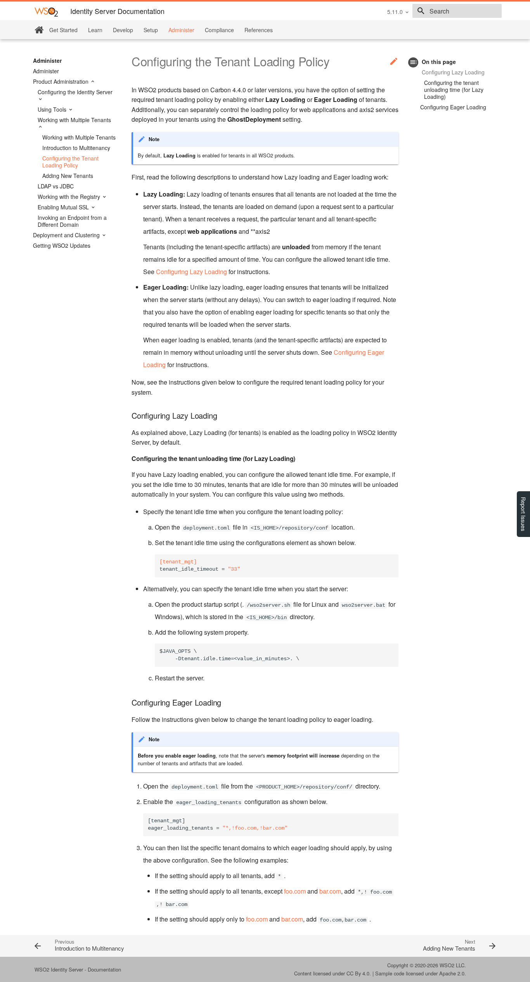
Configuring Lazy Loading (453, 72)
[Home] (39, 30)
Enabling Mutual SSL (64, 207)
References (258, 30)
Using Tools (53, 109)
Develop (123, 30)
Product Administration (61, 81)
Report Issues (523, 514)
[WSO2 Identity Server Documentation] (46, 11)
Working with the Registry (70, 196)
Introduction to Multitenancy (76, 147)
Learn (95, 30)
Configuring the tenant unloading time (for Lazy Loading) (453, 89)
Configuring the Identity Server (75, 92)
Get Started (63, 30)
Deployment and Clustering (67, 234)
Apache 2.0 (451, 973)
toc (413, 62)
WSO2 (447, 965)
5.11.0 (395, 12)
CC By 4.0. (358, 973)
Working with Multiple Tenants (74, 120)
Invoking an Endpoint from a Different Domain (72, 221)
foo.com (295, 891)
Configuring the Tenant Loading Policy (70, 162)
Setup (151, 30)
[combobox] (457, 11)
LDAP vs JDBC (56, 186)
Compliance (219, 30)
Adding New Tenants (67, 175)
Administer (181, 30)
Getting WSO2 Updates (61, 245)
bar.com (330, 891)
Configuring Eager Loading (453, 107)
